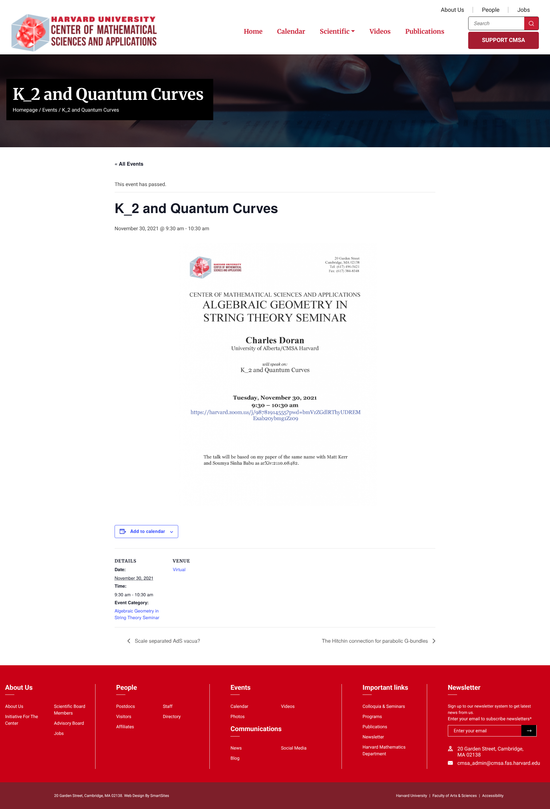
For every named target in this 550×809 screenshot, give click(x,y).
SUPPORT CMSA (503, 40)
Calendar (291, 32)
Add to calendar (147, 531)
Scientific (334, 32)
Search (531, 23)
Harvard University (411, 795)
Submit (528, 730)
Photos (237, 716)
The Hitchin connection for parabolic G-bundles (375, 640)
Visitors (123, 716)
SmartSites (159, 795)
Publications (424, 32)
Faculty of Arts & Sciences (455, 795)
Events (49, 110)
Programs (372, 716)
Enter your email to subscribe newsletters (490, 719)
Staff (168, 706)
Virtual (179, 569)
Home (253, 32)
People (490, 10)
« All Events (129, 163)
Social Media (294, 748)
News (236, 748)
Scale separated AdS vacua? (166, 640)
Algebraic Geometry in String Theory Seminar (137, 613)
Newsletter (373, 737)
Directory (172, 716)
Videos (380, 32)
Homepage (25, 110)
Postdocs (125, 706)
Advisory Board (69, 723)
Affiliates (125, 726)
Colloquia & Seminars (384, 706)
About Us (452, 10)
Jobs (523, 10)
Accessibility (493, 795)
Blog (234, 758)
